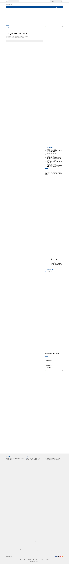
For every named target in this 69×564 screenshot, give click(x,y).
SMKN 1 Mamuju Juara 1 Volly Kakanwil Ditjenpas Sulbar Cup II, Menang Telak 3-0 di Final (56, 264)
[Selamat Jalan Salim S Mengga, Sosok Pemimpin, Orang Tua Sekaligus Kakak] (34, 498)
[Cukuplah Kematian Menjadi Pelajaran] (54, 311)
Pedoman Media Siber (28, 559)
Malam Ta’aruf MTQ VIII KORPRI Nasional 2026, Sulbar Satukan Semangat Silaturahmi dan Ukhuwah (54, 166)
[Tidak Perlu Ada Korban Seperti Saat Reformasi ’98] (9, 546)
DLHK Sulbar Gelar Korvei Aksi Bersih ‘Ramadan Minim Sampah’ (15, 542)
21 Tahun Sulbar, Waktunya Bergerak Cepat (37, 550)
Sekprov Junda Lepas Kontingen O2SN (55, 259)
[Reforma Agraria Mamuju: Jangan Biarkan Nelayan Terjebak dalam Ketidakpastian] (54, 498)
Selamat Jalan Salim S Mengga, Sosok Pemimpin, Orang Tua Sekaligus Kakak (34, 542)
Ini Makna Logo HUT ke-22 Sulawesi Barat (54, 154)
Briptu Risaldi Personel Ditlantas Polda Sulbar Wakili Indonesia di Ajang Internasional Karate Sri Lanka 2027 (53, 255)
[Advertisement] (34, 16)
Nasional (20, 7)
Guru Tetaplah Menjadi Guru (18, 549)
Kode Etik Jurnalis (36, 559)
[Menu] (7, 1)
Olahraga (36, 7)
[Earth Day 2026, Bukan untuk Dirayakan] (47, 551)
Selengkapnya (24, 41)
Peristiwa (24, 7)
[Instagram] (60, 557)
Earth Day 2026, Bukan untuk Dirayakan (56, 550)
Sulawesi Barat (14, 7)
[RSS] (62, 557)
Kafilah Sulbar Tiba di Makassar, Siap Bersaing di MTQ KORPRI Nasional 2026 (54, 158)
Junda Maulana (48, 367)
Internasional (30, 7)
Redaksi (21, 559)
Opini (52, 7)
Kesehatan (41, 7)
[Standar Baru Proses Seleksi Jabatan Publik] (28, 546)
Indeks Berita (16, 1)
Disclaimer (43, 559)
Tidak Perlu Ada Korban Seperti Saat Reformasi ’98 (18, 545)
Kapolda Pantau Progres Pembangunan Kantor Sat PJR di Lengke (54, 151)
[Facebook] (56, 557)
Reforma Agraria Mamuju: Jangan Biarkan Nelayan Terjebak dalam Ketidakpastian (52, 542)
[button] (61, 1)
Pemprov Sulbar (49, 360)
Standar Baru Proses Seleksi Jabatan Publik (37, 545)
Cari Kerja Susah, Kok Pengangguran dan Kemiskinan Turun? (56, 545)
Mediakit (47, 559)
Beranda (10, 1)
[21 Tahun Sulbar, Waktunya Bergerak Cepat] (28, 551)
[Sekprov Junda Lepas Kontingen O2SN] (47, 259)
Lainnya (55, 7)
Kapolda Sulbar (48, 363)
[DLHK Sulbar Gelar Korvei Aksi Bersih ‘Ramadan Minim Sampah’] (15, 498)
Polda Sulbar (48, 362)
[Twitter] (58, 557)
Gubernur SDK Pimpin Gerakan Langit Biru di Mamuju (54, 162)
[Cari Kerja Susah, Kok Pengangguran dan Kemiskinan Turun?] (47, 546)
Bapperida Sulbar (49, 365)
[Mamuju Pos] (9, 4)
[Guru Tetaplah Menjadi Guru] (8, 551)
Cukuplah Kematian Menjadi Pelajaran (52, 353)
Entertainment (46, 7)
